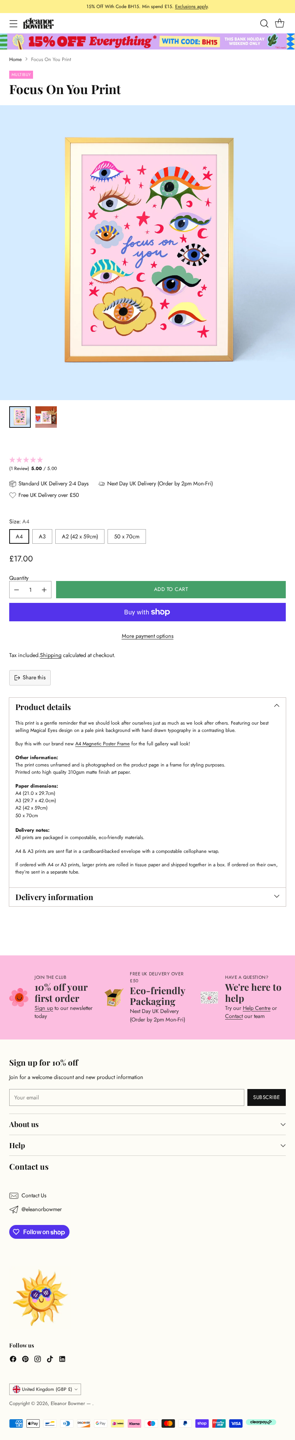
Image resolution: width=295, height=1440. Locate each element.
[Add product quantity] (44, 589)
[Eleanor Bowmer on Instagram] (37, 1360)
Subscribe (266, 1097)
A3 (42, 536)
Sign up (44, 1008)
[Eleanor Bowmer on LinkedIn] (62, 1360)
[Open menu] (13, 23)
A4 (19, 536)
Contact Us (34, 1195)
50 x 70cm (126, 536)
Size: (19, 521)
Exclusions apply (191, 6)
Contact (234, 1016)
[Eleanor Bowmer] (38, 23)
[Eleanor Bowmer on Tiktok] (50, 1360)
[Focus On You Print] (147, 252)
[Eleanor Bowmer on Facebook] (13, 1360)
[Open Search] (264, 23)
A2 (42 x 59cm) (80, 536)
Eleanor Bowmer (68, 1403)
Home (15, 59)
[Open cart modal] (279, 23)
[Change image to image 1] (20, 417)
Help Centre (256, 1008)
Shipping (50, 655)
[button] (147, 464)
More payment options (148, 636)
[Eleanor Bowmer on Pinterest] (25, 1360)
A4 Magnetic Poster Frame (102, 743)
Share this (34, 677)
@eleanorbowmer (42, 1209)
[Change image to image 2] (46, 417)
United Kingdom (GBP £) (47, 1389)
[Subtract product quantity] (16, 589)
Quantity (18, 578)
